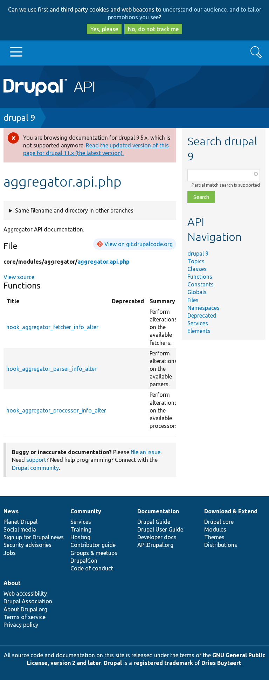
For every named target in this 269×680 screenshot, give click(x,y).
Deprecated (201, 315)
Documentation (158, 511)
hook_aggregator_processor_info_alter (56, 410)
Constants (200, 284)
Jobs (10, 553)
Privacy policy (21, 625)
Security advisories (27, 545)
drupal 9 (19, 118)
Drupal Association (28, 601)
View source (19, 277)
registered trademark (163, 663)
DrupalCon (83, 560)
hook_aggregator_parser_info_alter (51, 369)
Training (80, 529)
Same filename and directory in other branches (74, 210)
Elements (199, 331)
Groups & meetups (93, 553)
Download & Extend (230, 511)
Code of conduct (91, 568)
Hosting (80, 537)
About (12, 583)
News (11, 511)
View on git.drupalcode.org (138, 244)
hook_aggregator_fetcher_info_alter (52, 327)
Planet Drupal (20, 522)
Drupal (113, 663)
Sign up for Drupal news (34, 537)
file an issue (145, 452)
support (36, 460)
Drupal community (35, 468)
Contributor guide (93, 545)
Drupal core (219, 522)
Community (85, 511)
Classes (197, 269)
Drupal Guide (153, 522)
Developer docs (157, 537)
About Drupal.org (25, 609)
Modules (215, 529)
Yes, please (104, 29)
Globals (197, 292)
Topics (196, 261)
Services (197, 323)
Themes (214, 537)
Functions (199, 276)
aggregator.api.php (103, 261)
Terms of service (25, 617)
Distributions (220, 545)
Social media (20, 529)
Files (193, 300)
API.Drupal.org (155, 545)
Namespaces (203, 308)
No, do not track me (153, 29)
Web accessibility (25, 593)
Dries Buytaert (221, 663)
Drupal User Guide (160, 529)
